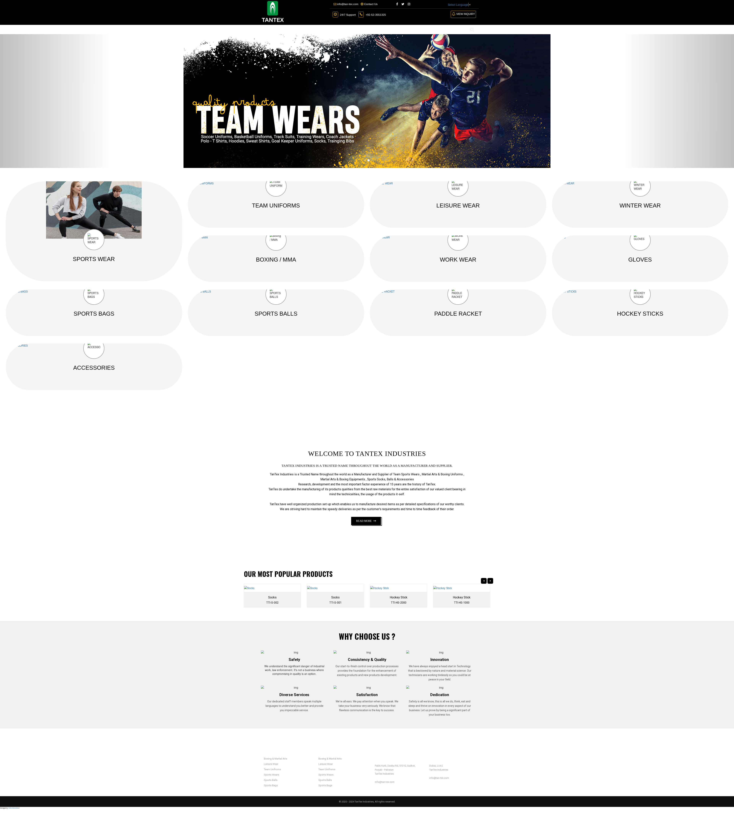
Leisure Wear (270, 764)
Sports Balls (270, 780)
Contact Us (370, 29)
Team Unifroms (272, 769)
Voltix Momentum (14, 808)
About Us (285, 29)
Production (343, 29)
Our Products (312, 29)
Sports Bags (270, 785)
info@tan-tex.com (385, 782)
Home (265, 29)
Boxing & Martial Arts (275, 758)
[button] (55, 101)
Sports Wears (271, 774)
